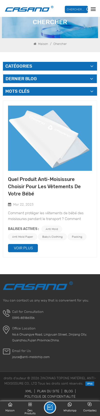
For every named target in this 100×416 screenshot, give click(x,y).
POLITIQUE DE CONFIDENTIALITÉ (50, 396)
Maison (42, 44)
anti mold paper (22, 236)
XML (28, 391)
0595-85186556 (23, 318)
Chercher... (75, 9)
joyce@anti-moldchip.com (31, 357)
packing (77, 236)
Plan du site (48, 391)
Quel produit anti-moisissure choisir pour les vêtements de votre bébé (44, 186)
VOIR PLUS (23, 248)
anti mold (52, 229)
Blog (68, 391)
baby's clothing (52, 236)
